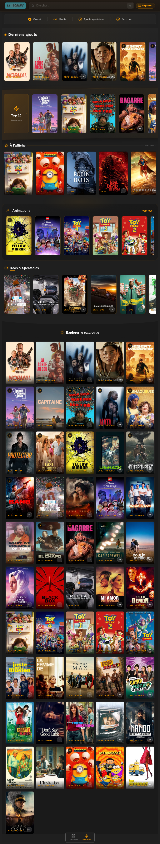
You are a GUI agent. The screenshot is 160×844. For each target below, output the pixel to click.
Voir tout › (150, 145)
